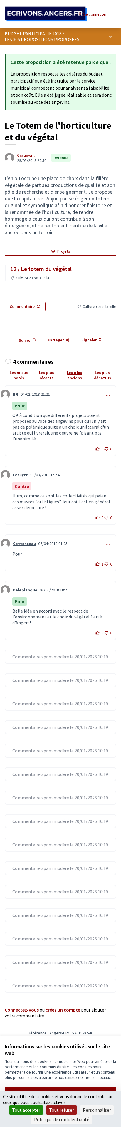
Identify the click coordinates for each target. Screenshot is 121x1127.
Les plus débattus (102, 375)
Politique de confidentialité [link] (61, 1119)
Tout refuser (61, 1110)
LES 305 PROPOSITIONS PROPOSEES (42, 39)
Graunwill (26, 155)
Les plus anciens (74, 375)
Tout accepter (26, 1110)
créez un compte (63, 1010)
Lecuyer (20, 474)
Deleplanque (25, 590)
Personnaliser (97, 1110)
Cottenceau (24, 543)
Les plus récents (46, 375)
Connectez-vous (22, 1010)
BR (15, 394)
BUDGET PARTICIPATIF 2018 (33, 33)
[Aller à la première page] (46, 14)
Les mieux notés (19, 375)
